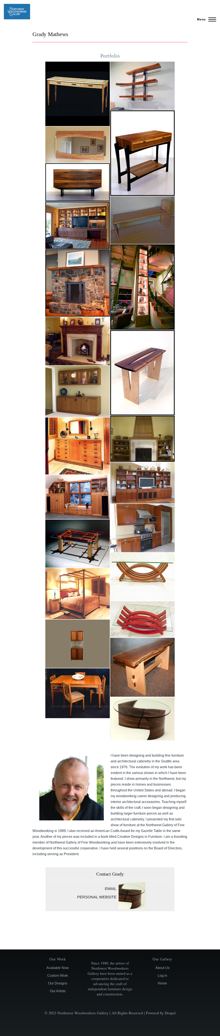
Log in (162, 975)
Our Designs (57, 983)
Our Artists (58, 991)
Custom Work (57, 975)
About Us (162, 968)
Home (162, 983)
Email (110, 889)
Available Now (57, 968)
